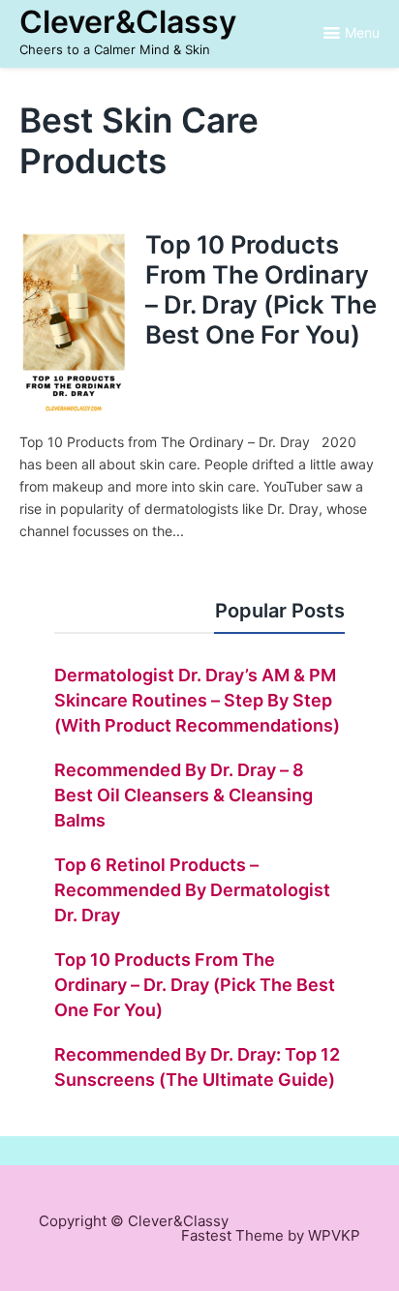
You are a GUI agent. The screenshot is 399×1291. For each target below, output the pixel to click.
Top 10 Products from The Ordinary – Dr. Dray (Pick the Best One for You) (261, 288)
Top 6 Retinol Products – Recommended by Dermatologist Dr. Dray (192, 890)
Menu (362, 32)
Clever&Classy (127, 22)
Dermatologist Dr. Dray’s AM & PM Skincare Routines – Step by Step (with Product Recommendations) (197, 700)
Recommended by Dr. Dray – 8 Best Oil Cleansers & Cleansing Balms (183, 795)
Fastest (206, 1235)
